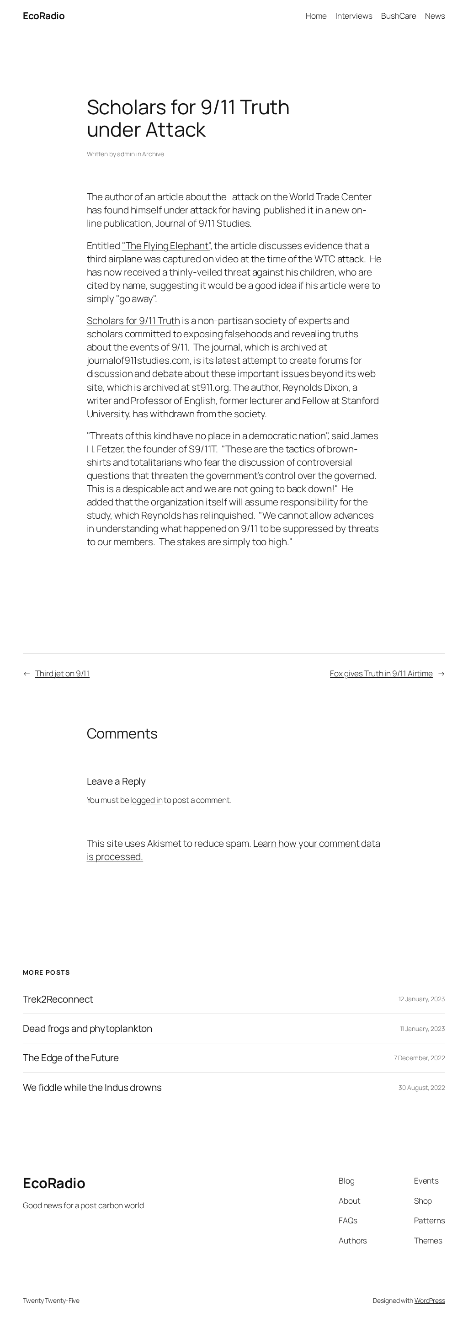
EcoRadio (43, 15)
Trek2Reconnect (58, 999)
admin (126, 153)
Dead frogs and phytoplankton (87, 1028)
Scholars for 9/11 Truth (134, 320)
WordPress (430, 1300)
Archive (153, 153)
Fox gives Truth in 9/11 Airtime (381, 673)
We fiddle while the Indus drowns (92, 1087)
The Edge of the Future (71, 1057)
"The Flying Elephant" (166, 245)
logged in (146, 799)
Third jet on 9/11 (62, 673)
